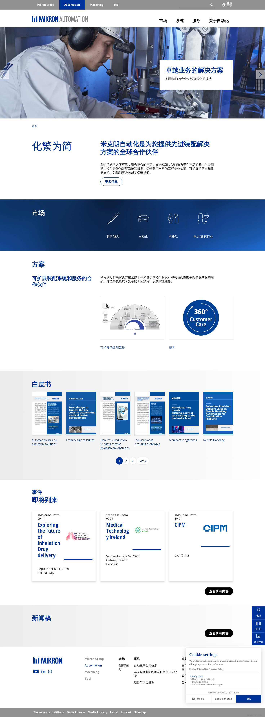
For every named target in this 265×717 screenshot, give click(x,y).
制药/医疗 (113, 236)
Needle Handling (213, 440)
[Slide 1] (122, 113)
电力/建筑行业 (203, 237)
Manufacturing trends (183, 440)
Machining (96, 5)
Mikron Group (45, 5)
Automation (72, 5)
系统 (180, 20)
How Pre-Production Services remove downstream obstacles (114, 444)
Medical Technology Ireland (117, 530)
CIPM (180, 524)
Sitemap (140, 712)
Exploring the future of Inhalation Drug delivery (49, 540)
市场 (163, 20)
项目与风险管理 (144, 682)
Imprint (126, 712)
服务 (196, 20)
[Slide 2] (129, 113)
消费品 (173, 237)
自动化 (143, 237)
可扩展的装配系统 (112, 348)
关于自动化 (219, 20)
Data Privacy (76, 712)
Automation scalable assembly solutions (45, 442)
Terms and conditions (48, 712)
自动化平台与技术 (145, 665)
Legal (114, 712)
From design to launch (80, 440)
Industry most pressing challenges (147, 442)
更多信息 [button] (111, 181)
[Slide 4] (142, 113)
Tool (116, 5)
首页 (34, 126)
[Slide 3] (135, 113)
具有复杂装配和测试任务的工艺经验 (155, 674)
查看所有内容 (219, 591)
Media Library (97, 712)
